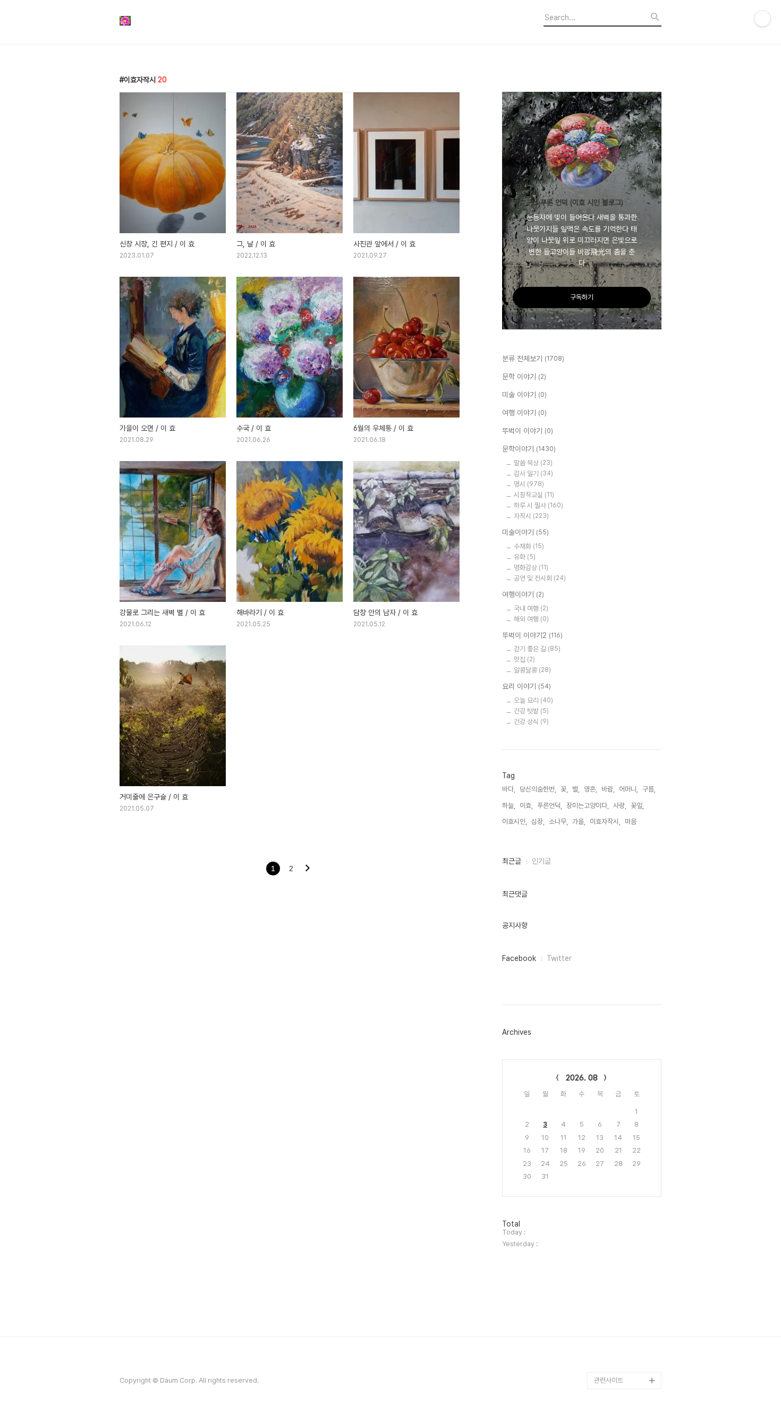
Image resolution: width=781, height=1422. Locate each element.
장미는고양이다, (587, 806)
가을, (578, 821)
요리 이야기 (526, 686)
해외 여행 (531, 619)
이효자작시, (605, 821)
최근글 (511, 861)
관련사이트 (608, 1380)
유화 (525, 557)
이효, (526, 806)
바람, (608, 789)
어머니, (628, 789)
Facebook (519, 958)
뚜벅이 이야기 (527, 431)
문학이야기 (529, 449)
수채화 (529, 546)
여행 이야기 (524, 412)
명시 (529, 484)
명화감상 (531, 568)
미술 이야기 (524, 394)
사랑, (619, 806)
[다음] (307, 869)
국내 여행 (531, 608)
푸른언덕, (549, 806)
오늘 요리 (533, 700)
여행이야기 (523, 594)
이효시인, (514, 821)
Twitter (559, 958)
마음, (631, 821)
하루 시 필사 (538, 505)
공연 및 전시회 (540, 578)
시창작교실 (534, 495)
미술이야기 (525, 532)
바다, (508, 789)
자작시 (531, 516)
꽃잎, (637, 806)
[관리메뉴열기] (762, 19)
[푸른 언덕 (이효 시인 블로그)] (178, 22)
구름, (649, 789)
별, (576, 789)
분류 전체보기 (533, 358)
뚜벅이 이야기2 (532, 635)
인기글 (541, 861)
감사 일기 (533, 474)
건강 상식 (531, 722)
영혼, (590, 789)
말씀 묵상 (533, 463)
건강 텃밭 (531, 711)
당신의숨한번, (538, 789)
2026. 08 (582, 1078)
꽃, (564, 789)
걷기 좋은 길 (537, 649)
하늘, (508, 806)
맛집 (524, 659)
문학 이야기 (524, 376)
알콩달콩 (532, 670)
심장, (538, 821)
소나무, (558, 821)
